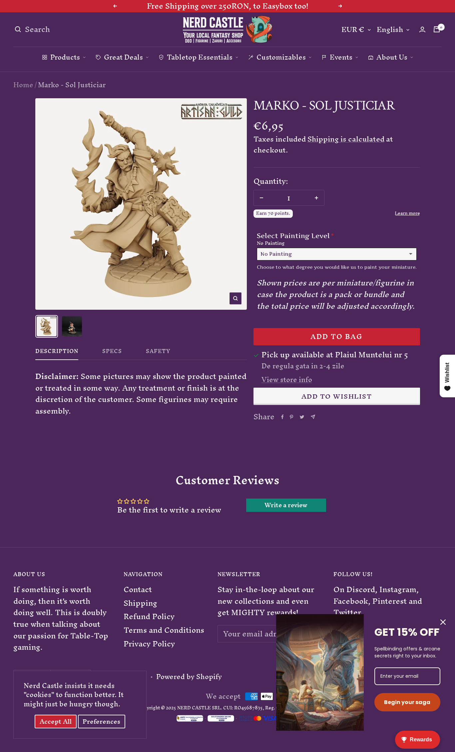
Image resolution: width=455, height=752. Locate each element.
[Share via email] (313, 417)
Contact (138, 589)
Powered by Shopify (189, 676)
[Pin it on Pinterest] (291, 417)
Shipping (140, 603)
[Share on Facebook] (282, 417)
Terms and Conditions (164, 630)
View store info (286, 379)
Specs (112, 352)
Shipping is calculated (345, 139)
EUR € (352, 29)
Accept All (56, 721)
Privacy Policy (149, 644)
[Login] (422, 29)
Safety (158, 352)
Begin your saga (407, 702)
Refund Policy (149, 616)
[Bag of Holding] (436, 29)
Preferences (101, 721)
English (390, 29)
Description (56, 352)
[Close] (443, 622)
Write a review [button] (285, 505)
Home (23, 85)
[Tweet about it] (302, 417)
